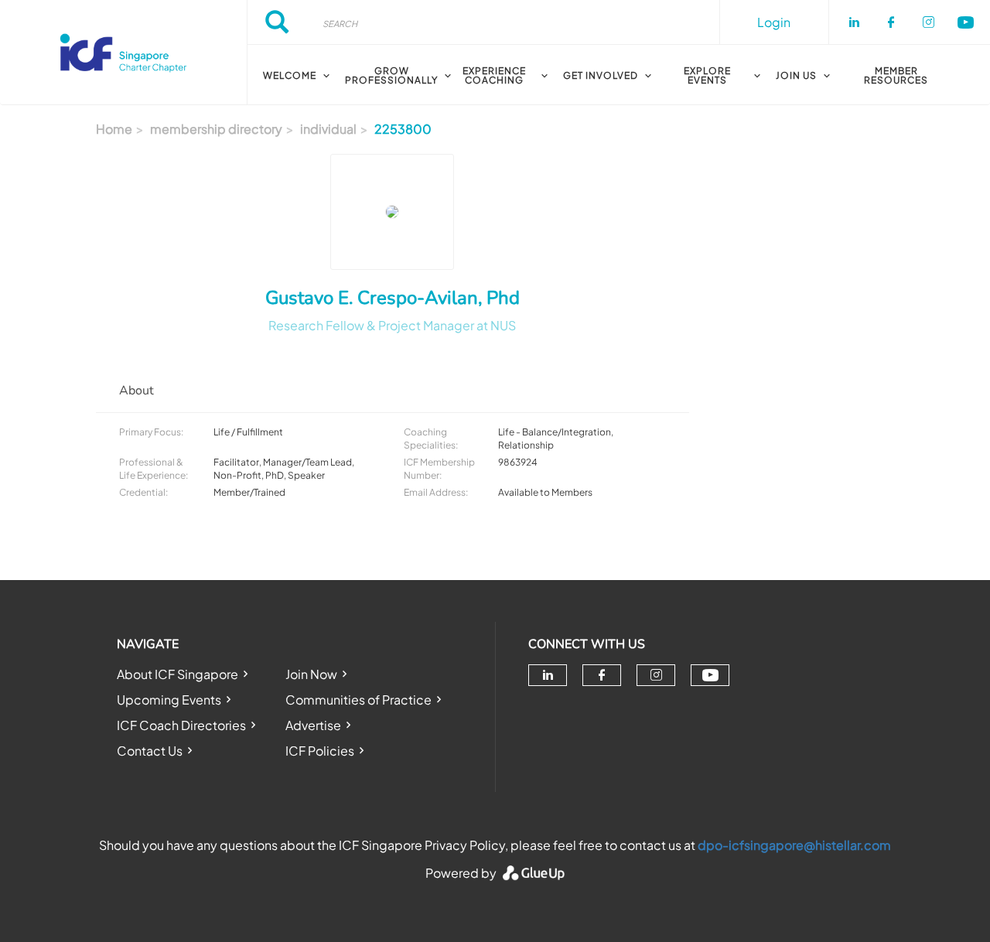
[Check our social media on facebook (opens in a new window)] (602, 675)
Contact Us (150, 750)
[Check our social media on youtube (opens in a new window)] (710, 675)
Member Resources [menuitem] (896, 75)
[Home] (123, 52)
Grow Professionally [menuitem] (391, 75)
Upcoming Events (169, 699)
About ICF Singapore (177, 674)
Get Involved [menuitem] (600, 75)
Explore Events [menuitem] (707, 75)
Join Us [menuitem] (796, 75)
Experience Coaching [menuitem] (494, 75)
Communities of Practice (358, 699)
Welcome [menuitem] (289, 75)
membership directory (216, 129)
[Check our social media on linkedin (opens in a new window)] (548, 675)
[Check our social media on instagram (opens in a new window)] (656, 675)
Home (114, 129)
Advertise (313, 725)
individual (328, 129)
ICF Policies (319, 750)
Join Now (311, 674)
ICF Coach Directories (181, 725)
